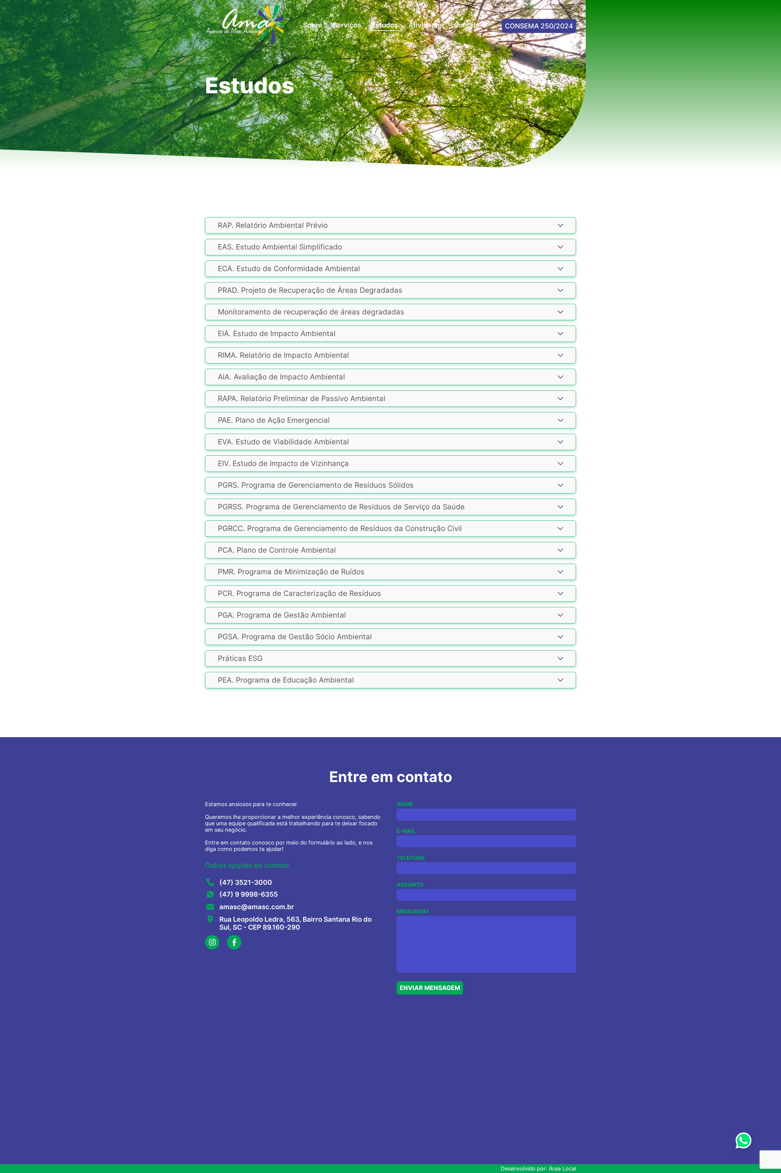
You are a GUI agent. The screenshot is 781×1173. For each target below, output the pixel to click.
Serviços (347, 25)
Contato (467, 25)
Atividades (425, 25)
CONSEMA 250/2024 (539, 26)
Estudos (385, 25)
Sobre (312, 25)
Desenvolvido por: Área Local (538, 1168)
